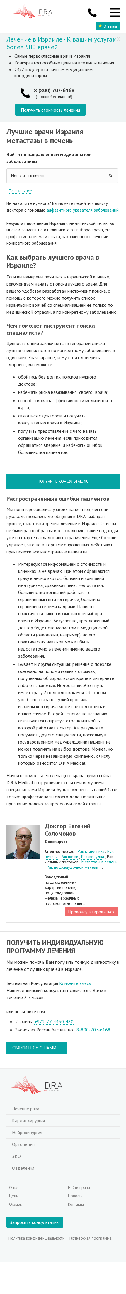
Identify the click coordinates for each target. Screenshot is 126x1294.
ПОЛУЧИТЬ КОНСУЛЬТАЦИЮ (63, 481)
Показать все (20, 190)
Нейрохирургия (27, 1132)
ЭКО (16, 1156)
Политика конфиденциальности (36, 1238)
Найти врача (79, 1187)
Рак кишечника (91, 851)
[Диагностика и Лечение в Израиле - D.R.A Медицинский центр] (31, 12)
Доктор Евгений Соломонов (68, 829)
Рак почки (69, 856)
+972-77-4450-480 (54, 1021)
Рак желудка (92, 856)
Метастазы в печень (99, 862)
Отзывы (110, 26)
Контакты (76, 1204)
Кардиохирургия (28, 1120)
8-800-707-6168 (93, 1030)
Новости (75, 1195)
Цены (14, 1195)
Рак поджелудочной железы (72, 867)
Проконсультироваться (91, 912)
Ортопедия (23, 1144)
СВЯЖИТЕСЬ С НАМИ (34, 1048)
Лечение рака (25, 1108)
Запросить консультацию (35, 1222)
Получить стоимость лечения (50, 110)
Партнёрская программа (90, 1238)
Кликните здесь (75, 983)
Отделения (23, 1168)
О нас (14, 1187)
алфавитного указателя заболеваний (83, 210)
